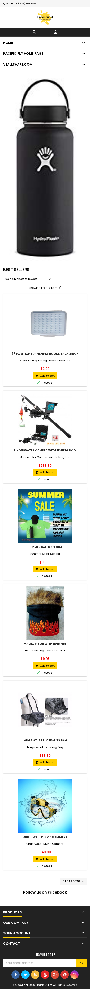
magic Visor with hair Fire (45, 644)
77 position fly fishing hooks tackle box (45, 354)
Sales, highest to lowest (28, 279)
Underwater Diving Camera (45, 837)
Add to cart (45, 375)
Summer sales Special (45, 547)
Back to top (74, 881)
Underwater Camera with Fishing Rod (45, 450)
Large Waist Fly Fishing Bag (45, 740)
